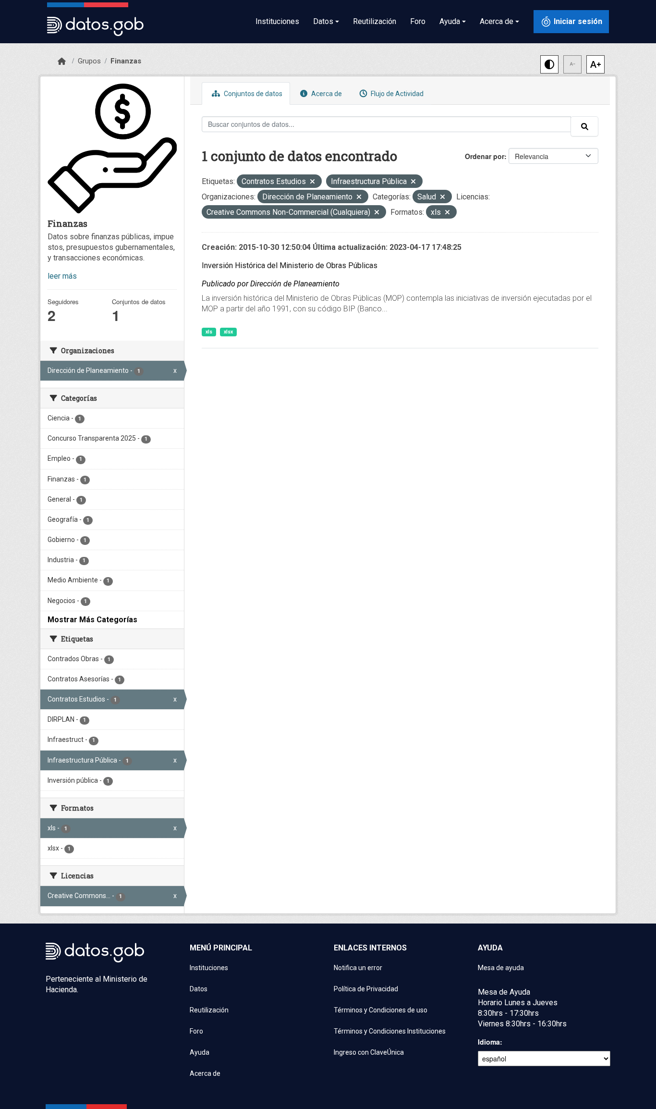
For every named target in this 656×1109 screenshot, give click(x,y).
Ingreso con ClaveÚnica (369, 1052)
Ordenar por (484, 156)
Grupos (89, 61)
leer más (62, 276)
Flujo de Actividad (396, 94)
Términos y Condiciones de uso (380, 1010)
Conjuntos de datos (252, 94)
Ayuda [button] (449, 21)
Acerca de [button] (496, 21)
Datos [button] (323, 21)
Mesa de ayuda (501, 968)
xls (209, 332)
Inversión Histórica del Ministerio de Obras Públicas (289, 265)
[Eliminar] (312, 182)
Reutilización (374, 21)
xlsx (228, 332)
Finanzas (125, 61)
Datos (198, 989)
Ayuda (199, 1052)
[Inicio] (61, 61)
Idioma (489, 1042)
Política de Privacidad (366, 989)
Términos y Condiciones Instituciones (390, 1031)
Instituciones (277, 21)
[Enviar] (584, 126)
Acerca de (326, 94)
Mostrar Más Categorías (92, 619)
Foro (417, 21)
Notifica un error (358, 968)
